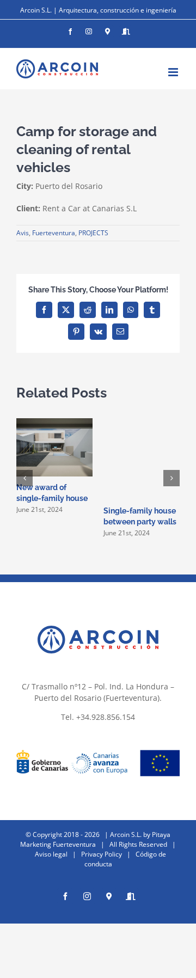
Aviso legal (51, 854)
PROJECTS (93, 232)
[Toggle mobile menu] (174, 72)
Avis (22, 232)
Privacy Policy (101, 854)
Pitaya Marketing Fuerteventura (95, 839)
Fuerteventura (53, 232)
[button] (24, 478)
